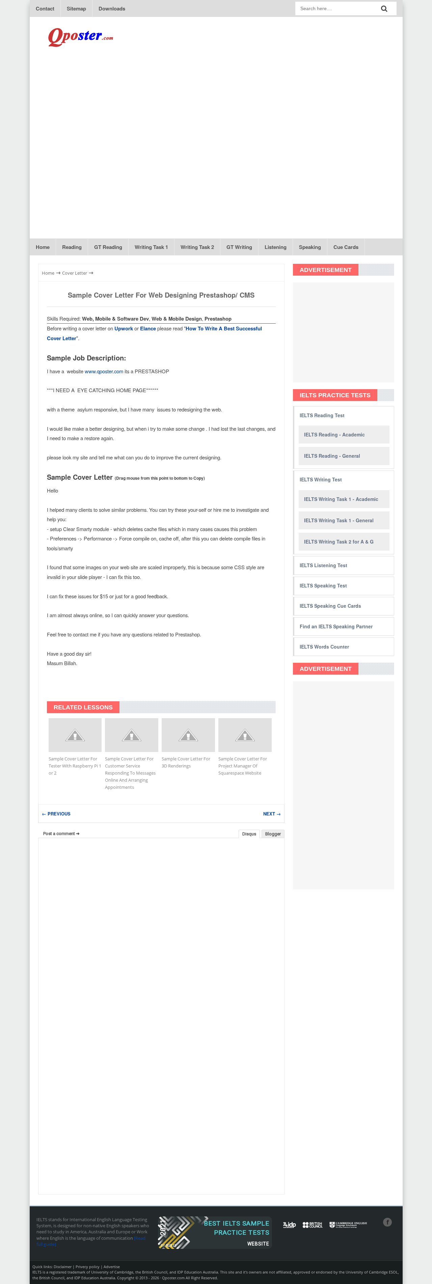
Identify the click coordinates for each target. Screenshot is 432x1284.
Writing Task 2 (197, 247)
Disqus (249, 833)
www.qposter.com (104, 371)
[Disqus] (161, 929)
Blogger (273, 833)
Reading (72, 247)
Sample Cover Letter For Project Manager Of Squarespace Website (242, 766)
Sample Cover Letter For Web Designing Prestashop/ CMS (161, 295)
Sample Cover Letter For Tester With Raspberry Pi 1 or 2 (75, 766)
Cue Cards (345, 247)
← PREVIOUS (56, 813)
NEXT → (272, 813)
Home (43, 247)
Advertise (112, 1266)
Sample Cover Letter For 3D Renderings (186, 762)
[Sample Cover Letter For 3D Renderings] (188, 735)
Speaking (310, 247)
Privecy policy (88, 1266)
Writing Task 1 (151, 247)
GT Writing (239, 247)
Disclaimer (63, 1266)
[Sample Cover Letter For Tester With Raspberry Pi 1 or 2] (75, 735)
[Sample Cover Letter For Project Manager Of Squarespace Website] (245, 735)
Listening (276, 247)
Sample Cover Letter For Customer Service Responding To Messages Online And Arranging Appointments (130, 773)
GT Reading (108, 247)
